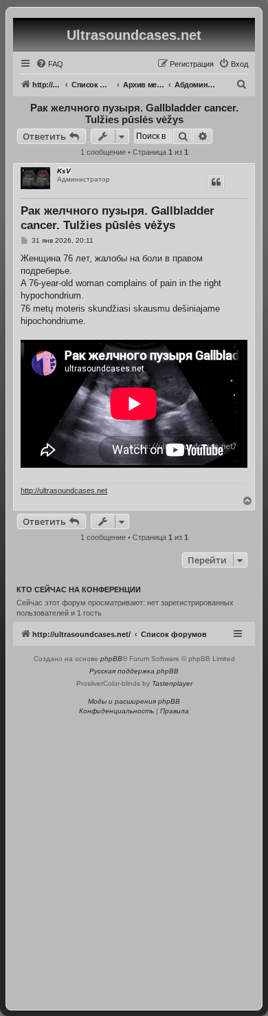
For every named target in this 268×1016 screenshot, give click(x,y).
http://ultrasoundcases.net (64, 490)
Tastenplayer (172, 683)
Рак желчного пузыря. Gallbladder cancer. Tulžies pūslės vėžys (134, 113)
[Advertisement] (134, 858)
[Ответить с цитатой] (216, 182)
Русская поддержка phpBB (134, 671)
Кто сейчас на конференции (78, 589)
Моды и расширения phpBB (134, 701)
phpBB (111, 658)
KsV (64, 171)
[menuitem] (49, 64)
